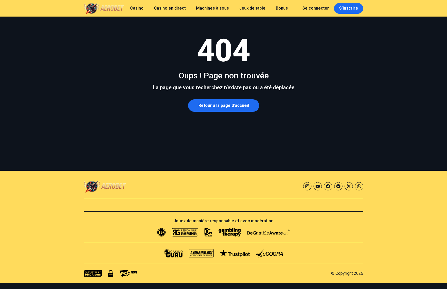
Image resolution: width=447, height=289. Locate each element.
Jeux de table (252, 8)
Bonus (282, 8)
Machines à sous (212, 8)
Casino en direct (170, 8)
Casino (137, 8)
